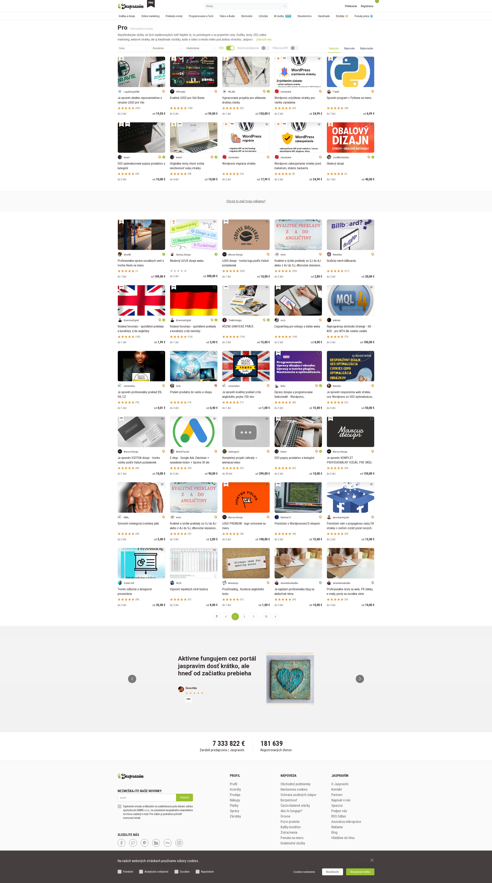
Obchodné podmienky (296, 784)
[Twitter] (133, 843)
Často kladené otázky (295, 805)
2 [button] (244, 616)
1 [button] (235, 616)
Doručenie (158, 48)
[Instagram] (179, 843)
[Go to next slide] (360, 679)
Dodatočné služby (293, 843)
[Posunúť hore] (217, 616)
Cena (122, 48)
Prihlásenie (351, 6)
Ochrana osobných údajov (298, 795)
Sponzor (337, 805)
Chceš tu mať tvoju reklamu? (246, 201)
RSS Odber (338, 816)
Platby (234, 805)
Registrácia (367, 6)
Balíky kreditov (291, 827)
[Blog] (167, 843)
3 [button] (253, 616)
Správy (234, 811)
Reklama (337, 827)
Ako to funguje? (291, 811)
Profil (233, 784)
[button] (226, 616)
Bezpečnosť (289, 800)
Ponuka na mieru (292, 838)
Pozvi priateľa (290, 822)
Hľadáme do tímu (343, 838)
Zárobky (235, 816)
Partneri (336, 795)
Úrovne (285, 816)
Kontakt (336, 789)
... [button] (260, 616)
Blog (334, 832)
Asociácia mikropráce (346, 822)
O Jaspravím (339, 784)
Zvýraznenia (289, 832)
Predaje (235, 795)
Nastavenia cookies (294, 789)
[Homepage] (131, 6)
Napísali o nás (341, 800)
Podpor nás (339, 811)
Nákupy (235, 800)
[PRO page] (151, 4)
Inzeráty (235, 789)
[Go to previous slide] (132, 679)
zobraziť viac (264, 39)
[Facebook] (121, 843)
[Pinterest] (144, 843)
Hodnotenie (193, 48)
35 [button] (266, 616)
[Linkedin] (156, 843)
